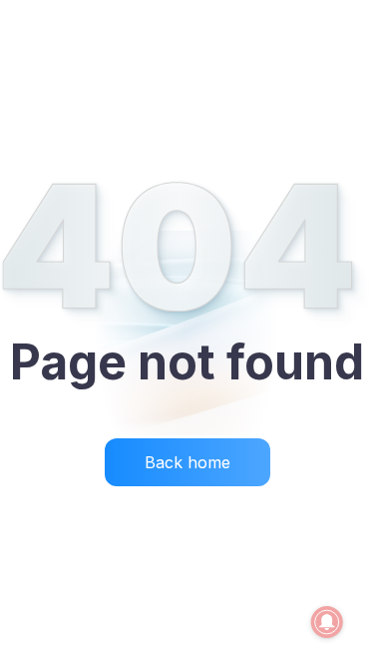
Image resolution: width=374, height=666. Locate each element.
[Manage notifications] (327, 622)
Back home (187, 462)
